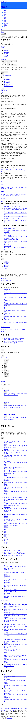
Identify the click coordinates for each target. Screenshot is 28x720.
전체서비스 (7, 708)
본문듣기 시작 (4, 72)
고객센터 (24, 708)
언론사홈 (3, 198)
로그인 (2, 708)
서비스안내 (14, 708)
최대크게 (10, 86)
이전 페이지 (4, 2)
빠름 (16, 64)
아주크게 (10, 84)
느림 (9, 64)
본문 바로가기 (4, 1)
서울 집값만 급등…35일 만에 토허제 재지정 (15, 216)
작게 (9, 79)
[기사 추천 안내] (12, 252)
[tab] (6, 11)
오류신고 (19, 708)
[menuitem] (15, 50)
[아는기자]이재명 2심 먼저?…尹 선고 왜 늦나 (15, 208)
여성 (8, 63)
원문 (3, 46)
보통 (12, 64)
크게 (9, 83)
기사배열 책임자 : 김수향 (7, 710)
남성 (5, 63)
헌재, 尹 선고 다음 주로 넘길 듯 (12, 206)
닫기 (2, 181)
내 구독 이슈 (4, 357)
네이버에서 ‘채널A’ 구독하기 (11, 218)
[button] (6, 50)
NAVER (9, 718)
